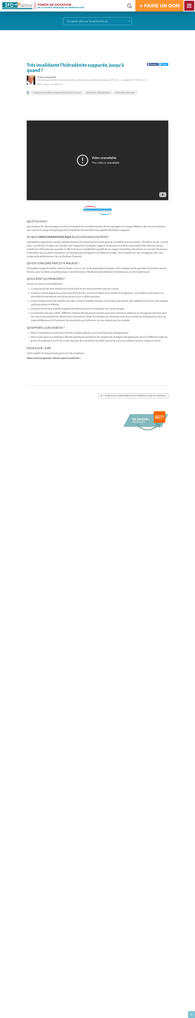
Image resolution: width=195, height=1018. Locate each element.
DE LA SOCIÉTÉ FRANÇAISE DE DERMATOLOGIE (61, 6)
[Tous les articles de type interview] (28, 93)
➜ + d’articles (133, 396)
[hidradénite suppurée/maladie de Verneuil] (145, 429)
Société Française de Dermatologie (103, 226)
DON (174, 5)
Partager (153, 64)
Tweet (164, 64)
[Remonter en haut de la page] (191, 1014)
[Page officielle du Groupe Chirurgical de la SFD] (97, 210)
